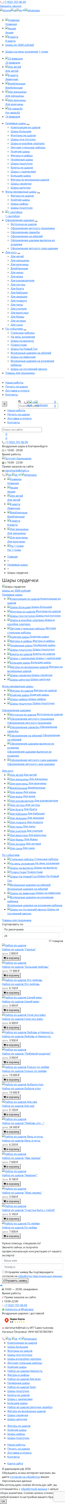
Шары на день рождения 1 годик (26, 51)
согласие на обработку (25, 1477)
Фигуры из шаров (22, 196)
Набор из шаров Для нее (18, 1106)
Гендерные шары (22, 159)
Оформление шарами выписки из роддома (29, 754)
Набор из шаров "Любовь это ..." (23, 1123)
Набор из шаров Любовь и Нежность (26, 1036)
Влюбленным (19, 268)
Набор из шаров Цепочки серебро (30, 1407)
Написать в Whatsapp (19, 1309)
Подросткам (19, 345)
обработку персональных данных (40, 1276)
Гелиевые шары (15, 123)
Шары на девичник (23, 357)
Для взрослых (19, 313)
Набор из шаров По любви (19, 1227)
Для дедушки (19, 296)
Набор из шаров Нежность (25, 1371)
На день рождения (23, 337)
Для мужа (17, 276)
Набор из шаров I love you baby (22, 1019)
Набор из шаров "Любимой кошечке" (26, 1053)
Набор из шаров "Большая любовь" (25, 967)
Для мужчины (19, 264)
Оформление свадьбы (25, 232)
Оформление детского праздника (33, 228)
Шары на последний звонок (29, 369)
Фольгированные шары (20, 192)
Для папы (17, 304)
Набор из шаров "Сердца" (19, 949)
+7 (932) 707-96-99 (14, 2)
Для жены (17, 272)
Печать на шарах (16, 386)
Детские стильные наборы (28, 147)
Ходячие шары (20, 151)
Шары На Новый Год (24, 349)
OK (3, 1501)
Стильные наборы (22, 333)
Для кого (11, 252)
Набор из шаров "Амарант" (20, 1175)
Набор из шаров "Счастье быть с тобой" (28, 1210)
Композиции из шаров (25, 127)
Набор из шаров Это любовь (21, 984)
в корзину (12, 958)
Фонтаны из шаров (23, 135)
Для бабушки (19, 292)
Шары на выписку (22, 341)
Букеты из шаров (22, 167)
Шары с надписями (23, 171)
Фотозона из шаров (24, 224)
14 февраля (12, 116)
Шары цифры (19, 204)
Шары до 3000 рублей (19, 45)
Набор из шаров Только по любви (24, 1071)
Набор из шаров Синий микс (21, 1001)
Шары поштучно (22, 163)
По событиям (14, 329)
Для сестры (18, 284)
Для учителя (19, 308)
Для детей (17, 256)
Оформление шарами (19, 220)
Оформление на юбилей (27, 236)
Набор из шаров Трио (21, 1387)
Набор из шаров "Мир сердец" (22, 1193)
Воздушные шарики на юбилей (31, 353)
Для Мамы (17, 317)
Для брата (17, 288)
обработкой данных (34, 1489)
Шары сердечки (21, 183)
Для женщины (20, 260)
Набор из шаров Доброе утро (21, 1088)
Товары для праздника (20, 373)
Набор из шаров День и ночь (21, 1140)
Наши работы (14, 382)
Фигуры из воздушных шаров (30, 179)
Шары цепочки (20, 188)
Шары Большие (21, 131)
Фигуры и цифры (22, 155)
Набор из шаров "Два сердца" (21, 1158)
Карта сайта (15, 1463)
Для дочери (18, 321)
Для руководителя (22, 280)
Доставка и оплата (17, 390)
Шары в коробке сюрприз (27, 143)
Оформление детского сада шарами (34, 248)
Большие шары (21, 175)
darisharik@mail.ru (17, 470)
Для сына (17, 325)
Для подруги (19, 300)
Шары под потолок (23, 139)
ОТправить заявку (15, 1280)
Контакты (11, 394)
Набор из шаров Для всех (24, 1379)
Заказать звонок (11, 6)
